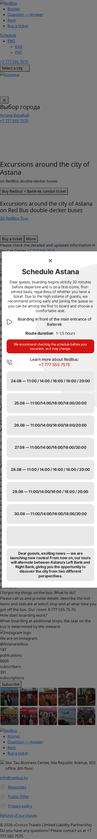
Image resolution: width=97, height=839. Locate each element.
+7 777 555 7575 (54, 364)
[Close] (50, 261)
